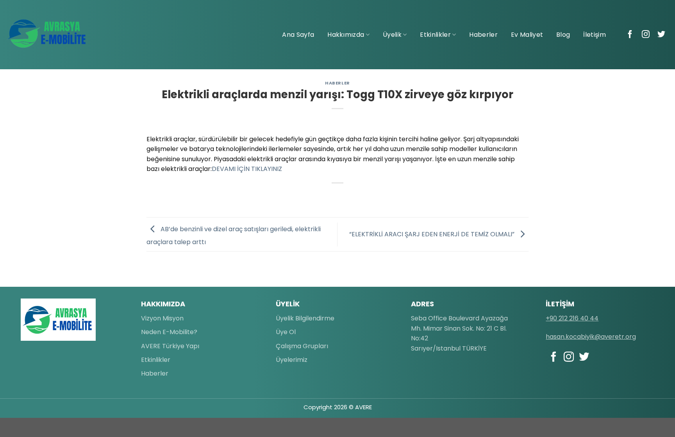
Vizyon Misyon (162, 318)
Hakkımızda (345, 34)
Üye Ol (286, 331)
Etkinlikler (435, 34)
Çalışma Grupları (302, 346)
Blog (563, 34)
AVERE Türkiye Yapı (170, 346)
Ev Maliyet (527, 34)
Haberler (483, 34)
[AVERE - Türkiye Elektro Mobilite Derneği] (47, 33)
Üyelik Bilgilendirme (305, 318)
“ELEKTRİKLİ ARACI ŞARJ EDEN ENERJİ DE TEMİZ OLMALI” (432, 234)
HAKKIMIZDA (163, 304)
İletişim (594, 34)
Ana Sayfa (298, 34)
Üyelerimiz (291, 359)
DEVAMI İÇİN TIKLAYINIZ (247, 168)
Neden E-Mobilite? (169, 331)
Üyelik (392, 34)
